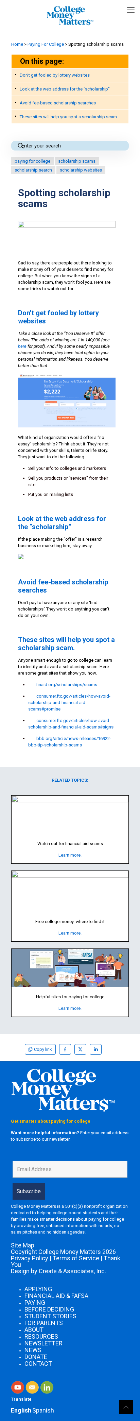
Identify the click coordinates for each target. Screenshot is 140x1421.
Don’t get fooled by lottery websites (55, 75)
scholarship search (33, 170)
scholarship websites (81, 170)
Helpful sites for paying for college (70, 996)
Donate (35, 1356)
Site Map (22, 1245)
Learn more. (70, 855)
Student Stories (50, 1316)
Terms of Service (76, 1258)
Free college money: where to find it (70, 921)
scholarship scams (76, 161)
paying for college (32, 161)
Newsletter (43, 1343)
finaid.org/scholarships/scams (66, 684)
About (33, 1329)
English (21, 1410)
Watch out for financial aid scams (70, 843)
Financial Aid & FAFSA (56, 1295)
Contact (38, 1363)
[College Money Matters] (70, 15)
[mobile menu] (131, 10)
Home (17, 44)
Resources (41, 1336)
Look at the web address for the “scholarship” (65, 89)
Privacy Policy (29, 1258)
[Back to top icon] (126, 1407)
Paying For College (46, 44)
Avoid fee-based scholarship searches (58, 102)
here (22, 346)
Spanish (43, 1410)
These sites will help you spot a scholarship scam (68, 116)
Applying (38, 1289)
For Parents (43, 1322)
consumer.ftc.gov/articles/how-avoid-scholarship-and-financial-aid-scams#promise (69, 703)
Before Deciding (49, 1309)
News (32, 1350)
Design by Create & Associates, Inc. (58, 1271)
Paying (34, 1302)
